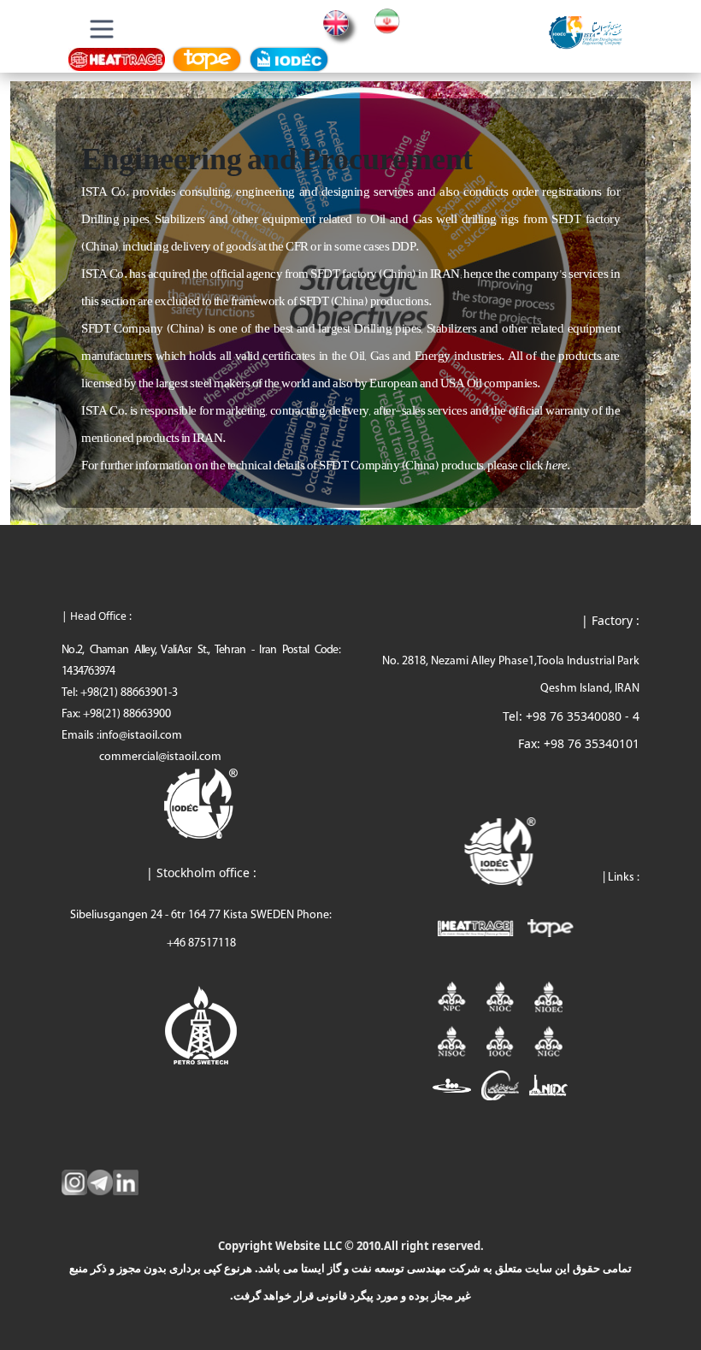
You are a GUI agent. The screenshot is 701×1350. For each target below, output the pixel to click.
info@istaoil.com (140, 735)
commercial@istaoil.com (160, 757)
